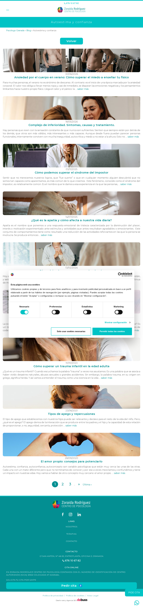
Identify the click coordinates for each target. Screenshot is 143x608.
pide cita (134, 592)
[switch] (56, 312)
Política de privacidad (53, 595)
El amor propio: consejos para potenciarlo (71, 461)
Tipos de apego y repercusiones (71, 414)
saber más (83, 89)
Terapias (71, 534)
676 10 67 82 (72, 3)
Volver (71, 41)
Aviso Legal (92, 595)
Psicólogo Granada (15, 30)
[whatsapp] (136, 602)
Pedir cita (69, 585)
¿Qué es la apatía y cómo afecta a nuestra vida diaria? (71, 220)
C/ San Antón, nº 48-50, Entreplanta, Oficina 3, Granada (71, 556)
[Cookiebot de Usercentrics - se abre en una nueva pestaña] (120, 274)
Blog (28, 30)
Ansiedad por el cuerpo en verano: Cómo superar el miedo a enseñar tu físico (71, 77)
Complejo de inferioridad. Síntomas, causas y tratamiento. (71, 125)
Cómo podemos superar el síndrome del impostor (71, 172)
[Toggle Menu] (7, 10)
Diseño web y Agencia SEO (66, 600)
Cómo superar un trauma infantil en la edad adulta (71, 366)
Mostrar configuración (116, 322)
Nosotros (71, 526)
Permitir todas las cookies (112, 331)
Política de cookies (75, 595)
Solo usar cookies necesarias (71, 331)
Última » (87, 484)
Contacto (71, 541)
